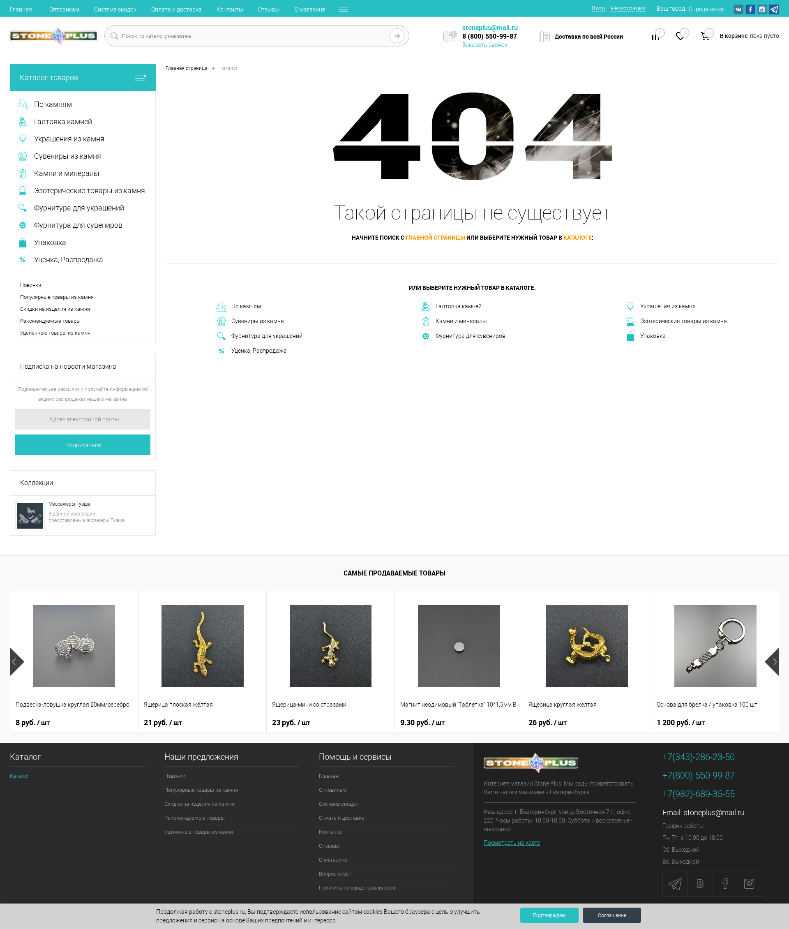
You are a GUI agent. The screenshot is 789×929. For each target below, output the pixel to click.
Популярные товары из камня (57, 297)
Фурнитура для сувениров (470, 336)
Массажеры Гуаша (69, 504)
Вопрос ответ (335, 874)
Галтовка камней (459, 306)
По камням (246, 306)
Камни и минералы (461, 321)
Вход (598, 8)
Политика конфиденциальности (357, 888)
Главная (21, 9)
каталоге (577, 237)
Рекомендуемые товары (50, 321)
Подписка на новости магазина (68, 366)
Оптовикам (64, 9)
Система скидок (115, 9)
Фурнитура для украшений (266, 336)
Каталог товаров (49, 77)
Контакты (230, 9)
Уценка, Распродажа (259, 350)
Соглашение (612, 915)
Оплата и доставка (176, 9)
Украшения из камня (668, 306)
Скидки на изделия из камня (55, 309)
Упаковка (653, 336)
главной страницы (435, 237)
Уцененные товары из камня (55, 333)
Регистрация (628, 8)
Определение (706, 9)
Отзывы (269, 9)
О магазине (310, 9)
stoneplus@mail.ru (714, 812)
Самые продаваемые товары (394, 573)
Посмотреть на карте (512, 842)
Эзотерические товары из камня (683, 321)
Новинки (30, 285)
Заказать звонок (485, 45)
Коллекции (36, 483)
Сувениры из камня (257, 321)
